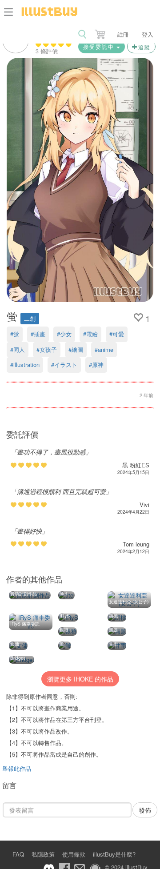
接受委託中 (99, 46)
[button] (101, 32)
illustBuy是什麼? (114, 854)
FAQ (18, 854)
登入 (147, 34)
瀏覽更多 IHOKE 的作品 (80, 678)
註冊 (122, 34)
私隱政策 (43, 854)
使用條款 (73, 854)
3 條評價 (47, 51)
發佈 (145, 809)
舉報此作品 (16, 768)
